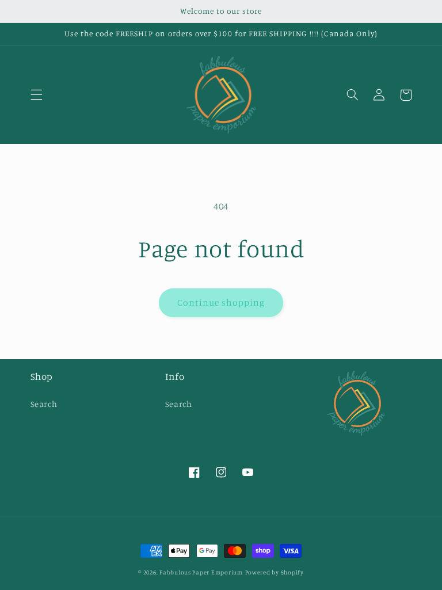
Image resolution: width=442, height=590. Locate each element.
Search (44, 404)
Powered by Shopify (274, 572)
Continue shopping (221, 302)
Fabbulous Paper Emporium (201, 572)
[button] (36, 95)
